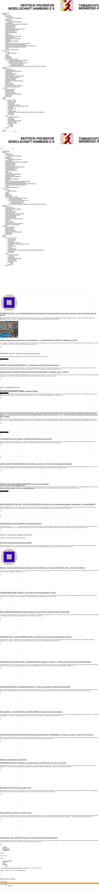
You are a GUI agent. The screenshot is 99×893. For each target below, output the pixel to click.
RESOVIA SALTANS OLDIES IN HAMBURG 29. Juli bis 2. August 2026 (24, 484)
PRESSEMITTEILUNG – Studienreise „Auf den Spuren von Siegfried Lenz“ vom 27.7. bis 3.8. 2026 (33, 763)
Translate (10, 885)
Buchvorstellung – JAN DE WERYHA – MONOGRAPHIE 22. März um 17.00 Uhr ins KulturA (31, 712)
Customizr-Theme (21, 870)
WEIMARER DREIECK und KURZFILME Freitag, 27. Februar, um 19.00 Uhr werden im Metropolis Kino (35, 687)
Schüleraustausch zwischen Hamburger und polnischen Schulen (21, 523)
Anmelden (5, 846)
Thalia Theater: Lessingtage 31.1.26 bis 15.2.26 (15, 813)
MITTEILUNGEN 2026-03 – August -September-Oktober (19, 391)
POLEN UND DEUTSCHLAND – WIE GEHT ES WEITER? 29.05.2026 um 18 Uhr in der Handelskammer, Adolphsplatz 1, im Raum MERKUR (47, 504)
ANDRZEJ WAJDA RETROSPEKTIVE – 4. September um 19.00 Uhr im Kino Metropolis (29, 365)
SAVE (2, 881)
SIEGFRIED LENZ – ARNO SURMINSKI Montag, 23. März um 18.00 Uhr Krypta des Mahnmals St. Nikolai (36, 637)
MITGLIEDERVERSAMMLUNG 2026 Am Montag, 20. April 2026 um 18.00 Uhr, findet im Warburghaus (35, 612)
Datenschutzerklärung (7, 861)
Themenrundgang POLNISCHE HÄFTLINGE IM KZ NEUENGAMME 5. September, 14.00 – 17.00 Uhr (34, 372)
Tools (4, 863)
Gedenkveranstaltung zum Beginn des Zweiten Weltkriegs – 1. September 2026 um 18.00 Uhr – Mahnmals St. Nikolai (38, 340)
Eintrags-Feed (6, 848)
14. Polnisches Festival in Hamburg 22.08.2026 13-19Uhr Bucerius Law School (26, 439)
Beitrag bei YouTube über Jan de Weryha (13, 759)
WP (7, 870)
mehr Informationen (4, 393)
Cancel (5, 881)
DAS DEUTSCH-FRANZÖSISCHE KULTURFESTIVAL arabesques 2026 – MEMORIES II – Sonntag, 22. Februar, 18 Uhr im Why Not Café (46, 734)
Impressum (5, 862)
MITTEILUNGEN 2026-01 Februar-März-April (15, 788)
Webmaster (5, 864)
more (6, 865)
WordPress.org (6, 850)
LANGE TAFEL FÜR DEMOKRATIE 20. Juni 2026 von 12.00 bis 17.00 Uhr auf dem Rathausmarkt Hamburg (36, 464)
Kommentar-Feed (6, 849)
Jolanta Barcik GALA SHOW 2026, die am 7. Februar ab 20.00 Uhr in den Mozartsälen (29, 837)
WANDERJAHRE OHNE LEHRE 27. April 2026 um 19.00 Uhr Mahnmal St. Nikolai (28, 592)
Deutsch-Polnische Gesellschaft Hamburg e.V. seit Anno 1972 (17, 868)
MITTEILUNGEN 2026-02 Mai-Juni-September (16, 543)
